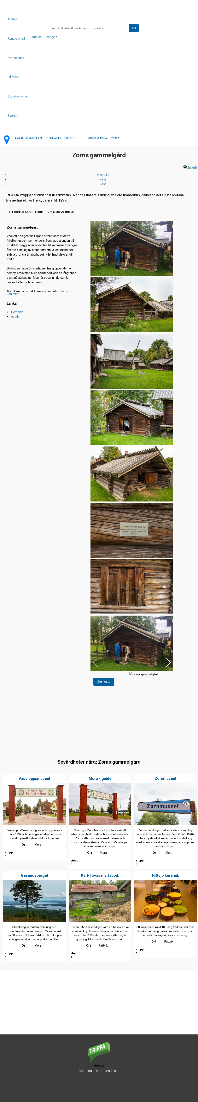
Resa (102, 184)
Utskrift (192, 167)
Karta (102, 179)
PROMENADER (53, 138)
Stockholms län (18, 96)
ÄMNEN (19, 138)
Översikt (103, 175)
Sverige (13, 116)
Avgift (15, 316)
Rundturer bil (16, 38)
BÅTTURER (69, 138)
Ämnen (12, 19)
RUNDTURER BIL (34, 138)
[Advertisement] (99, 1007)
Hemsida (35, 37)
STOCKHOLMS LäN (98, 138)
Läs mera (13, 294)
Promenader (16, 58)
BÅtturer (13, 77)
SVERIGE (115, 138)
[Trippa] (99, 1061)
